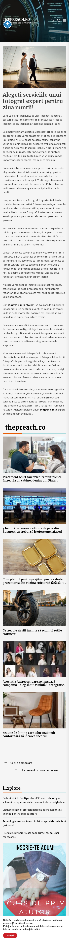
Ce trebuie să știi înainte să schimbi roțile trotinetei (32, 632)
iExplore (12, 788)
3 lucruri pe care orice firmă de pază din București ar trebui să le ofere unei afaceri (32, 529)
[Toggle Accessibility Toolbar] (8, 24)
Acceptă (10, 935)
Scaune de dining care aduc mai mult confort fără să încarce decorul (29, 734)
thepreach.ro (16, 20)
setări (37, 929)
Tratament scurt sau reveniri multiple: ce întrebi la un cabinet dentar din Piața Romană (32, 480)
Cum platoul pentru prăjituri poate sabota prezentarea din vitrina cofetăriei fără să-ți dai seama (34, 582)
